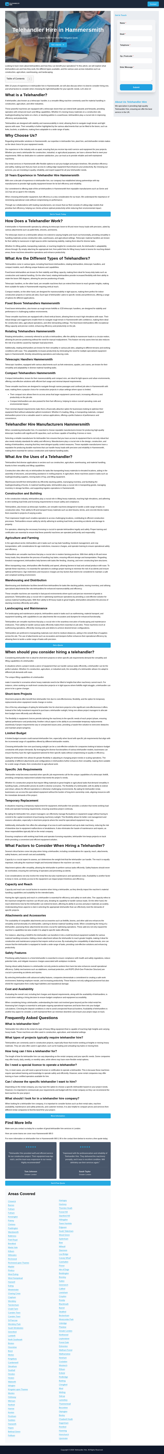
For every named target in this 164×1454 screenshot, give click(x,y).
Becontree (63, 1408)
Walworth (12, 1382)
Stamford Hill (64, 1216)
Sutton (61, 1281)
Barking (62, 1381)
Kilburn (11, 1251)
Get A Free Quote (58, 1183)
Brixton (11, 1343)
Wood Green (64, 1235)
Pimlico (11, 1270)
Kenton (11, 1412)
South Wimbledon (15, 1328)
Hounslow (12, 1347)
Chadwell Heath (66, 1419)
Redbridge (63, 1377)
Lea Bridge (63, 1254)
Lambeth (11, 1336)
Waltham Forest (65, 1350)
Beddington (64, 1273)
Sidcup (62, 1396)
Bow (61, 1243)
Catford (62, 1289)
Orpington (63, 1411)
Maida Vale (13, 1247)
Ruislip (62, 1300)
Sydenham (63, 1239)
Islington (11, 1386)
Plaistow (62, 1327)
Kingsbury (12, 1359)
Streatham (12, 1366)
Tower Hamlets (65, 1223)
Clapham (12, 1297)
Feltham (11, 1435)
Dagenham (63, 1423)
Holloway (12, 1397)
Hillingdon (63, 1220)
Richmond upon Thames (18, 1263)
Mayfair (11, 1267)
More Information (58, 1116)
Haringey (63, 1200)
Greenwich (63, 1285)
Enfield (62, 1373)
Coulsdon (63, 1362)
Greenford (12, 1332)
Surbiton (11, 1420)
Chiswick (12, 1201)
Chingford (63, 1385)
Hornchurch (64, 1434)
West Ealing (13, 1274)
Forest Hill (63, 1212)
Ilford (61, 1388)
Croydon (62, 1296)
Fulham (11, 1209)
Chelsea (11, 1224)
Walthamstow (64, 1354)
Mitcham (11, 1401)
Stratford (62, 1312)
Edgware (63, 1227)
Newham (63, 1358)
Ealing (11, 1286)
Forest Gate (64, 1342)
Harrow (11, 1409)
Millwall (62, 1246)
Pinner (62, 1266)
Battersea (12, 1236)
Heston (11, 1378)
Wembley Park (14, 1324)
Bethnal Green (14, 1432)
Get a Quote (56, 45)
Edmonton (63, 1346)
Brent (10, 1351)
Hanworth (12, 1424)
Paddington (13, 1228)
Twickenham (13, 1305)
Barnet (62, 1308)
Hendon (11, 1374)
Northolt (11, 1405)
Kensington (13, 1217)
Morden (11, 1393)
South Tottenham (66, 1231)
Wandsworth (13, 1232)
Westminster (13, 1290)
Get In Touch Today (58, 214)
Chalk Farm (13, 1309)
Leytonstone (64, 1339)
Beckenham (64, 1316)
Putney (11, 1221)
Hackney (63, 1204)
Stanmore (63, 1250)
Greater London (65, 1331)
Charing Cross (14, 1293)
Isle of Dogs (64, 1269)
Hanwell (11, 1282)
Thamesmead (65, 1404)
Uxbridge (63, 1323)
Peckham (12, 1416)
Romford (62, 1427)
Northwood (63, 1335)
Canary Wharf (65, 1258)
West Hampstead (15, 1278)
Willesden (12, 1255)
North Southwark (15, 1340)
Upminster (63, 1438)
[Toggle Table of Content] (28, 79)
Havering (63, 1431)
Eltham (62, 1369)
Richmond (12, 1259)
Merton (11, 1355)
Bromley (62, 1277)
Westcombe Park (66, 1319)
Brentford (12, 1244)
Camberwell (13, 1363)
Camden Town (14, 1313)
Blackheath (64, 1304)
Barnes (11, 1205)
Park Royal (13, 1240)
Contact (153, 4)
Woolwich (63, 1365)
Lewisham (63, 1293)
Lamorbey (63, 1400)
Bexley (62, 1415)
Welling (62, 1392)
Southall (11, 1370)
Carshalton (63, 1262)
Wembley (12, 1301)
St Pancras (12, 1320)
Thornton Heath (65, 1208)
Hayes (11, 1428)
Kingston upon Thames (18, 1389)
